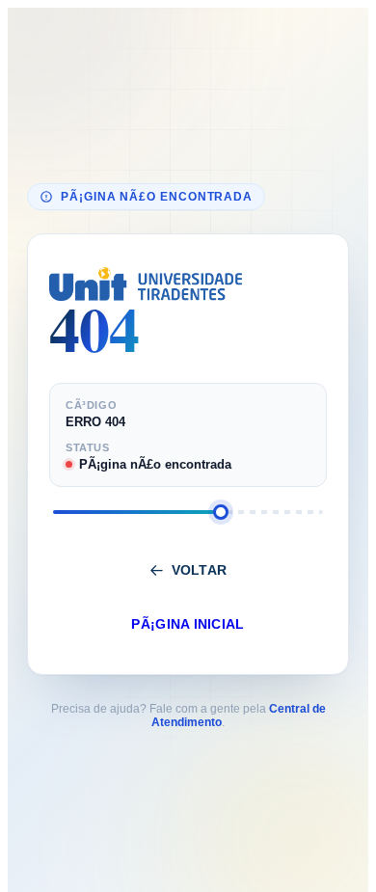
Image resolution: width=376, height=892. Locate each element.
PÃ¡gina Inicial (187, 624)
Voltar (200, 570)
